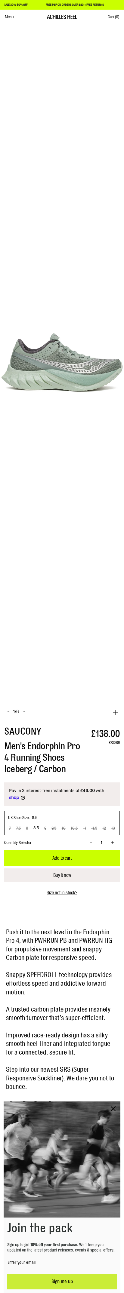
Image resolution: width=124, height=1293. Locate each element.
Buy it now (62, 875)
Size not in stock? (62, 893)
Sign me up (62, 1282)
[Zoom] (116, 712)
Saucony (22, 732)
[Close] (113, 1108)
